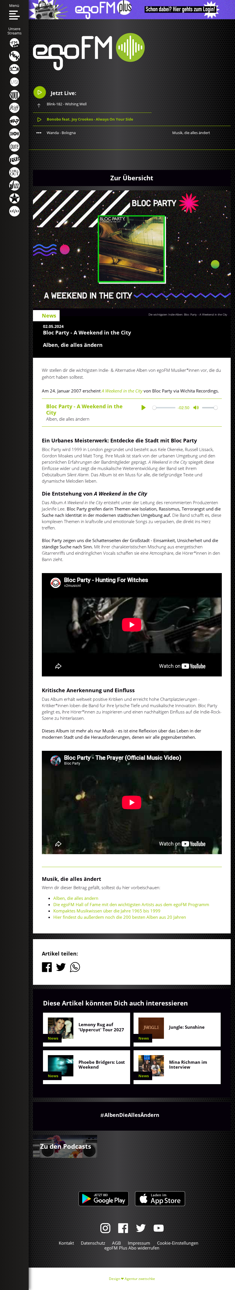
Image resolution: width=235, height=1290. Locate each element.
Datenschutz (93, 1243)
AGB (116, 1243)
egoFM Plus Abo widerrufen (131, 1248)
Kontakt (66, 1243)
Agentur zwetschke (140, 1278)
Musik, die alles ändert (191, 132)
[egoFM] (89, 68)
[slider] (163, 407)
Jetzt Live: (62, 93)
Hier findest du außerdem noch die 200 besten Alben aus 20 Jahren (119, 917)
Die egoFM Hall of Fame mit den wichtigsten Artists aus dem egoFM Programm (131, 904)
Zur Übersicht (131, 177)
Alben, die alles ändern (75, 898)
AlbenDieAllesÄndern (131, 1114)
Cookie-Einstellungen (177, 1243)
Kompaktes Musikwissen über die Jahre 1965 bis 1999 (106, 911)
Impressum (139, 1243)
